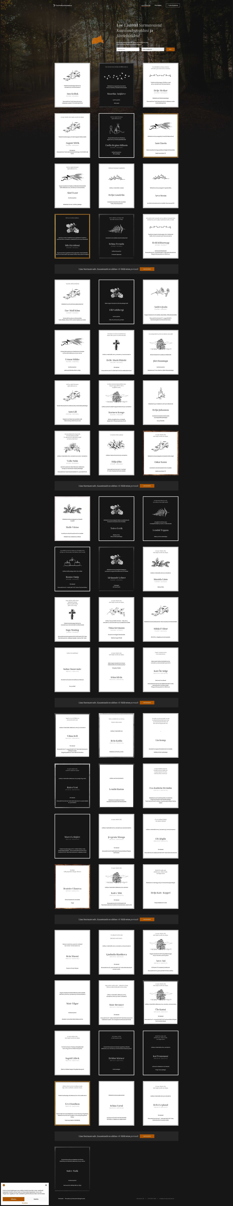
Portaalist (158, 5)
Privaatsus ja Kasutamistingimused (75, 1198)
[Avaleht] (62, 5)
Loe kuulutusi (145, 5)
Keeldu (36, 1199)
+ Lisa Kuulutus (173, 5)
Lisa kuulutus (147, 269)
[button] (46, 1185)
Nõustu (13, 1199)
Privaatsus (25, 1203)
